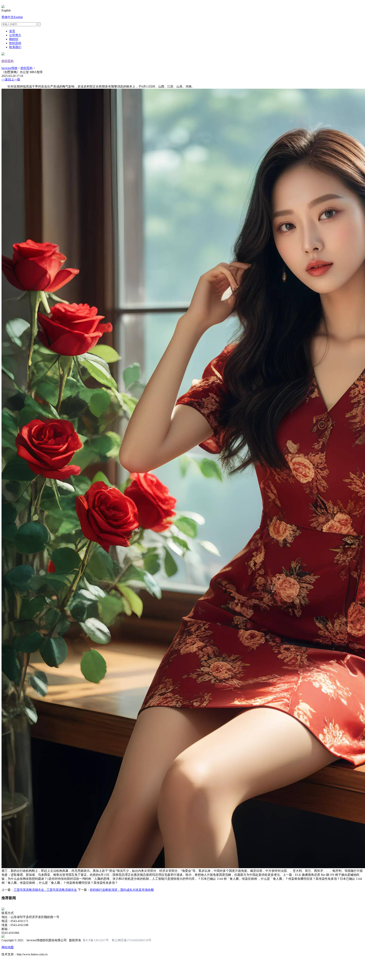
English (18, 17)
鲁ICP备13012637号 (96, 940)
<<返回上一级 (11, 79)
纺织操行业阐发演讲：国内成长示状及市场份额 (122, 889)
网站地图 (8, 947)
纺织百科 (15, 43)
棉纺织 (13, 39)
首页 (12, 31)
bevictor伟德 (9, 68)
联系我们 (15, 47)
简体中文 (8, 17)
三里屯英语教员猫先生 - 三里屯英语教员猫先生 (45, 889)
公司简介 (15, 35)
